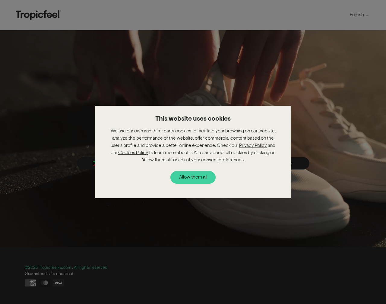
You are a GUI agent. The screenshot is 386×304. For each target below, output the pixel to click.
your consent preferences (217, 160)
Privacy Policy (253, 145)
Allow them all (193, 177)
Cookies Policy (133, 152)
